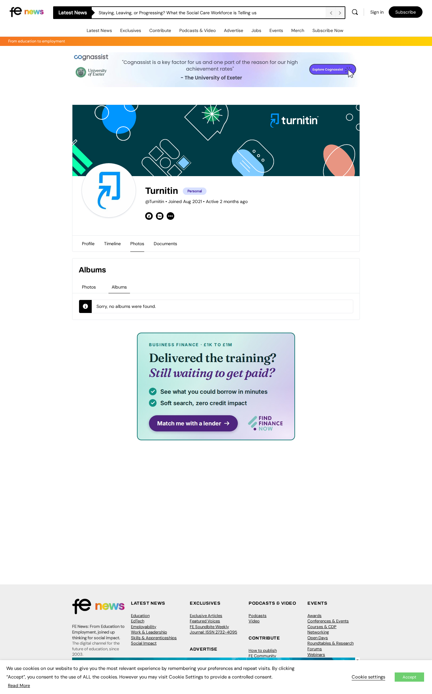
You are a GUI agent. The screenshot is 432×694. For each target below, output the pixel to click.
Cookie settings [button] (368, 677)
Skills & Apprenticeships (154, 637)
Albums (119, 287)
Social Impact (144, 643)
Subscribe (405, 12)
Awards (314, 615)
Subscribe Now (327, 30)
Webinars (316, 654)
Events (276, 30)
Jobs (256, 30)
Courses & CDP (321, 626)
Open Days (317, 637)
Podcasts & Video (197, 30)
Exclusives (130, 30)
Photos (89, 287)
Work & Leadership (149, 632)
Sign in (377, 12)
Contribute (160, 30)
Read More (19, 685)
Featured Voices (205, 621)
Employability (143, 626)
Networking (318, 632)
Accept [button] (409, 677)
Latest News (99, 30)
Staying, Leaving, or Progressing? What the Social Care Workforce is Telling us (177, 13)
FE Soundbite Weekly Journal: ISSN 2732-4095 (213, 629)
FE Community (262, 656)
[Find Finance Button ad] (216, 436)
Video (254, 621)
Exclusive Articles (206, 615)
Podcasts (258, 615)
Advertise (233, 30)
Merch (297, 30)
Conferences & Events (328, 621)
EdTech (137, 621)
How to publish (263, 650)
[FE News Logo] (26, 11)
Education (140, 615)
